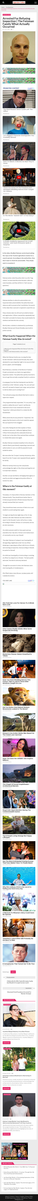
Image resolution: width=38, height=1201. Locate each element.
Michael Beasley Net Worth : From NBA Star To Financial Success (19, 1167)
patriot (13, 971)
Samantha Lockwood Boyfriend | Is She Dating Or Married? (17, 1076)
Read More (7, 1042)
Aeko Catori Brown (15, 573)
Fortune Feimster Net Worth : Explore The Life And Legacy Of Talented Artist (18, 1188)
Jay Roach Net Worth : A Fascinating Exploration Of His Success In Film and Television (19, 1178)
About (7, 1196)
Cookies (22, 1196)
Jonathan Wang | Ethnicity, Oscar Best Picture (16, 1031)
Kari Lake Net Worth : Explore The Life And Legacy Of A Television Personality (19, 1183)
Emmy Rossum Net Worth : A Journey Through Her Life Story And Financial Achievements (19, 1172)
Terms (17, 1196)
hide (23, 344)
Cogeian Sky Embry (8, 575)
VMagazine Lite (19, 1199)
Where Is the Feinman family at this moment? (16, 351)
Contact (12, 1196)
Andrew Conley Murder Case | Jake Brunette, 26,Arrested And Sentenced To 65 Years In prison (17, 1122)
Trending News (6, 14)
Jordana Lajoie (25, 573)
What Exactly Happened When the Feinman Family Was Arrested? (18, 349)
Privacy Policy (29, 1196)
